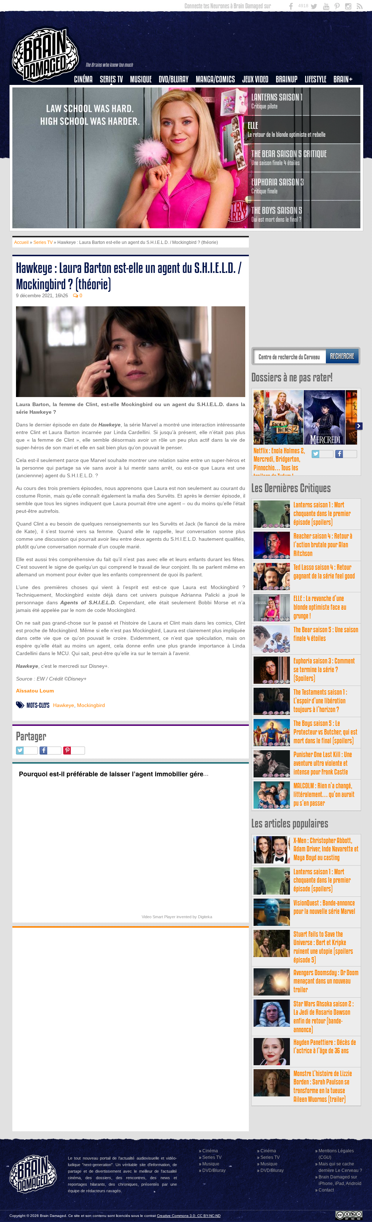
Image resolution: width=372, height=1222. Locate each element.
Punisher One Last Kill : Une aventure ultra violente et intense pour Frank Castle (323, 763)
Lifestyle (315, 79)
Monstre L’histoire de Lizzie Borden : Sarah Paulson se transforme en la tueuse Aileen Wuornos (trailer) (323, 1086)
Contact (326, 1190)
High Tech (317, 116)
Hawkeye (63, 705)
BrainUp (287, 79)
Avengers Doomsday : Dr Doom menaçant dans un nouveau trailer (326, 981)
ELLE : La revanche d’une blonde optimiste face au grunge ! (320, 607)
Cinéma (83, 79)
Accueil (21, 242)
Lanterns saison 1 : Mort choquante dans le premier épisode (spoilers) (322, 513)
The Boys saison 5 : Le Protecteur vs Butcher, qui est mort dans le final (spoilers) (325, 732)
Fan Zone (345, 92)
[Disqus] (130, 1028)
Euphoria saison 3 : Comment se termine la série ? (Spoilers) (324, 669)
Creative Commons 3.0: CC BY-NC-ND (189, 1216)
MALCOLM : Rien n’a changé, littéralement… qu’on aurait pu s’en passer (324, 794)
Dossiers (86, 104)
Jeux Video (255, 79)
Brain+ (343, 79)
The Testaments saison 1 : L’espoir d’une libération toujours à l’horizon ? (320, 701)
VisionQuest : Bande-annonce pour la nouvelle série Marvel (324, 907)
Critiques (87, 92)
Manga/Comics (215, 79)
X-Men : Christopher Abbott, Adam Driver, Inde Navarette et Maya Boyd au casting (326, 849)
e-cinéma (86, 116)
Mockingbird (91, 705)
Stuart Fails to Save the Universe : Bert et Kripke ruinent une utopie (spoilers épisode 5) (323, 947)
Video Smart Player (158, 917)
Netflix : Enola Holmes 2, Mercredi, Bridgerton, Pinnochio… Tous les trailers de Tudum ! (279, 463)
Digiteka (205, 917)
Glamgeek (317, 104)
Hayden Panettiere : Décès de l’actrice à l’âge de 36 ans (325, 1046)
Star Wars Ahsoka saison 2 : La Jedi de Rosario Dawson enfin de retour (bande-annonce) (324, 1017)
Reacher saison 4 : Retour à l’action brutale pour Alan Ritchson (323, 544)
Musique (140, 79)
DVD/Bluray (174, 79)
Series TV (111, 79)
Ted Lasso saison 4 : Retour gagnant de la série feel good (324, 571)
